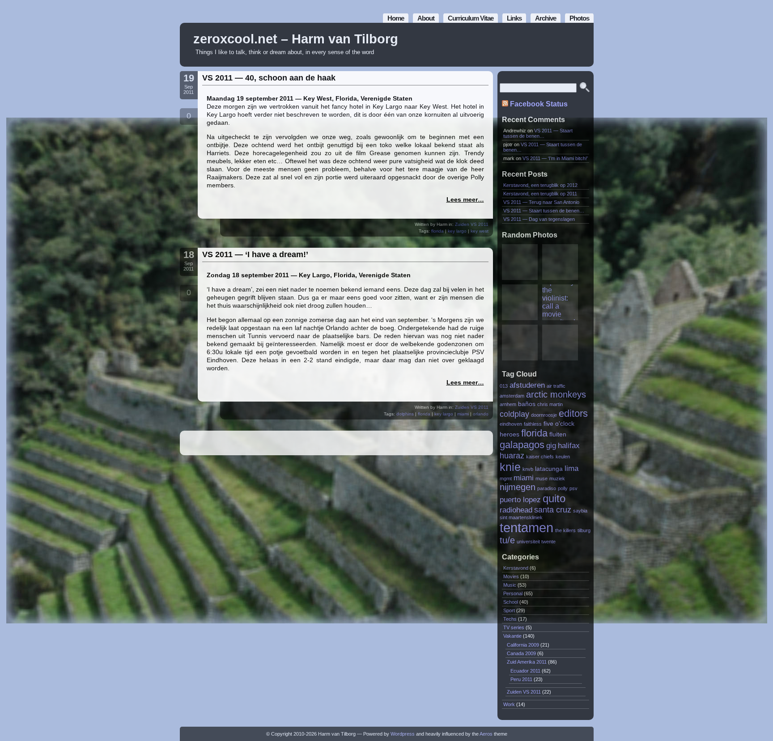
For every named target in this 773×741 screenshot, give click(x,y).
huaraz (512, 455)
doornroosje (544, 415)
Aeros (486, 734)
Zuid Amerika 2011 (527, 662)
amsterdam (512, 395)
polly (563, 488)
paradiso (546, 488)
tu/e (507, 540)
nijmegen (517, 487)
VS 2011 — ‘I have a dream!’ (255, 254)
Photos (579, 18)
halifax (569, 445)
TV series (513, 627)
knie (510, 467)
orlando (480, 413)
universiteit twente (536, 541)
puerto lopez (520, 499)
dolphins (405, 413)
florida (437, 231)
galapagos (522, 444)
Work (509, 704)
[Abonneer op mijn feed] (566, 45)
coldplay (514, 414)
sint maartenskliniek (521, 517)
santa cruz (552, 509)
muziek (557, 478)
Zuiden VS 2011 (471, 224)
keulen (563, 456)
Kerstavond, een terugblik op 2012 (540, 185)
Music (509, 585)
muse (541, 478)
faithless (533, 424)
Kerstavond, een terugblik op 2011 (540, 193)
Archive (545, 18)
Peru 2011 (521, 679)
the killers (565, 530)
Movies (511, 576)
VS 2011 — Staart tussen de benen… (538, 133)
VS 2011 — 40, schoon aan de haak (269, 77)
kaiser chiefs (540, 456)
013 (504, 386)
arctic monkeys (556, 394)
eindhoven (511, 424)
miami (463, 413)
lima (571, 468)
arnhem (508, 404)
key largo (457, 231)
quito (554, 498)
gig (551, 445)
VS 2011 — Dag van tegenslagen (539, 219)
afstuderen (527, 385)
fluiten (557, 434)
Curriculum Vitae (470, 18)
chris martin (550, 404)
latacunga (549, 469)
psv (573, 488)
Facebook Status (539, 104)
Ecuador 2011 (525, 670)
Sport (509, 610)
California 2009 (523, 645)
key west (479, 231)
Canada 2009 (521, 653)
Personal (512, 593)
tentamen (526, 527)
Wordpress (403, 734)
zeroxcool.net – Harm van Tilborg (295, 39)
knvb (527, 469)
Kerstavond (515, 568)
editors (573, 413)
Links (514, 18)
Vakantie (512, 636)
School (510, 602)
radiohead (516, 510)
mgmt (506, 478)
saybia (580, 510)
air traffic (556, 386)
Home (395, 18)
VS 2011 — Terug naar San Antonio (541, 202)
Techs (510, 619)
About (425, 18)
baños (526, 404)
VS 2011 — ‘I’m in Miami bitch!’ (555, 158)
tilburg (584, 530)
